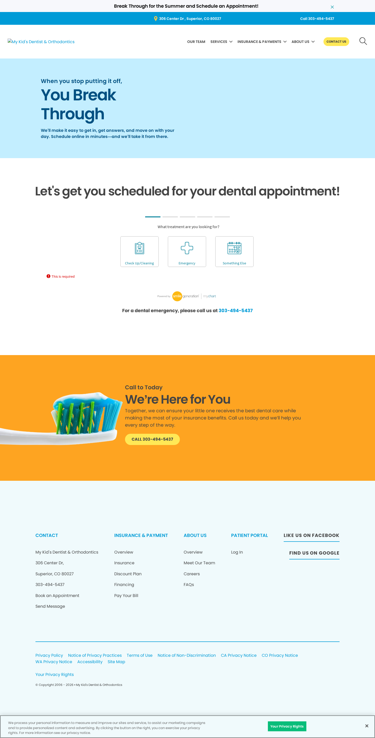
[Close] (366, 725)
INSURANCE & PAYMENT (141, 535)
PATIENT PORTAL (249, 535)
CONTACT (46, 535)
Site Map (116, 662)
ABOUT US (300, 41)
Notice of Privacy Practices (95, 655)
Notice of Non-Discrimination (187, 655)
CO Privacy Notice (280, 655)
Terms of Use (140, 655)
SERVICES (218, 41)
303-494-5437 (236, 310)
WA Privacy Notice (53, 662)
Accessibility (90, 662)
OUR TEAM (196, 41)
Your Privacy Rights (54, 674)
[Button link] (363, 41)
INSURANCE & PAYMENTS (259, 41)
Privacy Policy (49, 655)
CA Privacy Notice (239, 655)
